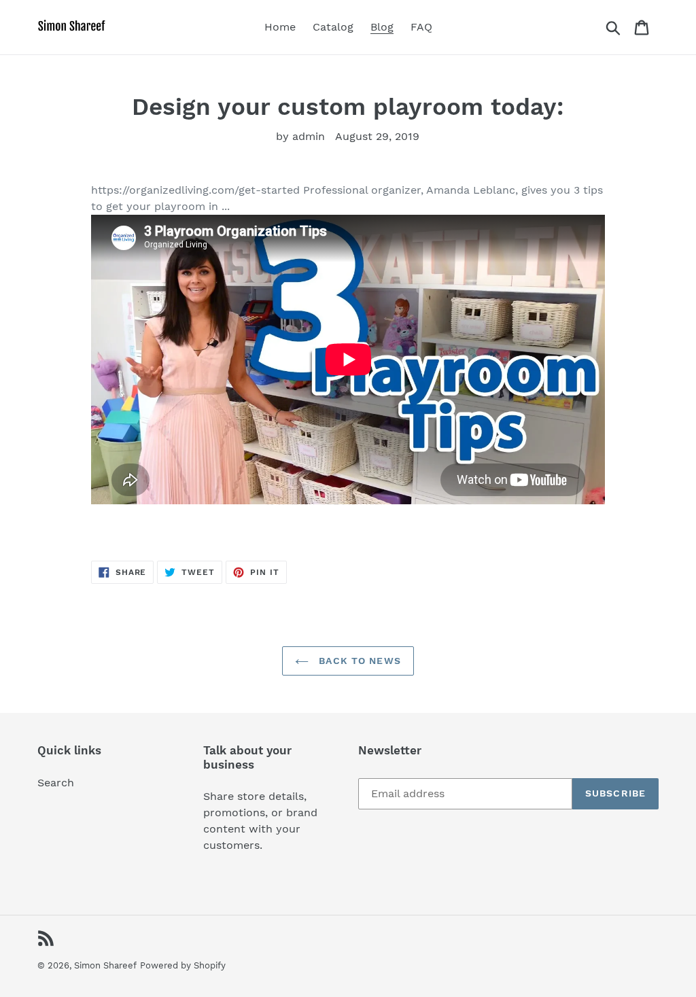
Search (55, 782)
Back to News (358, 660)
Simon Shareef (105, 965)
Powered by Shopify (183, 965)
